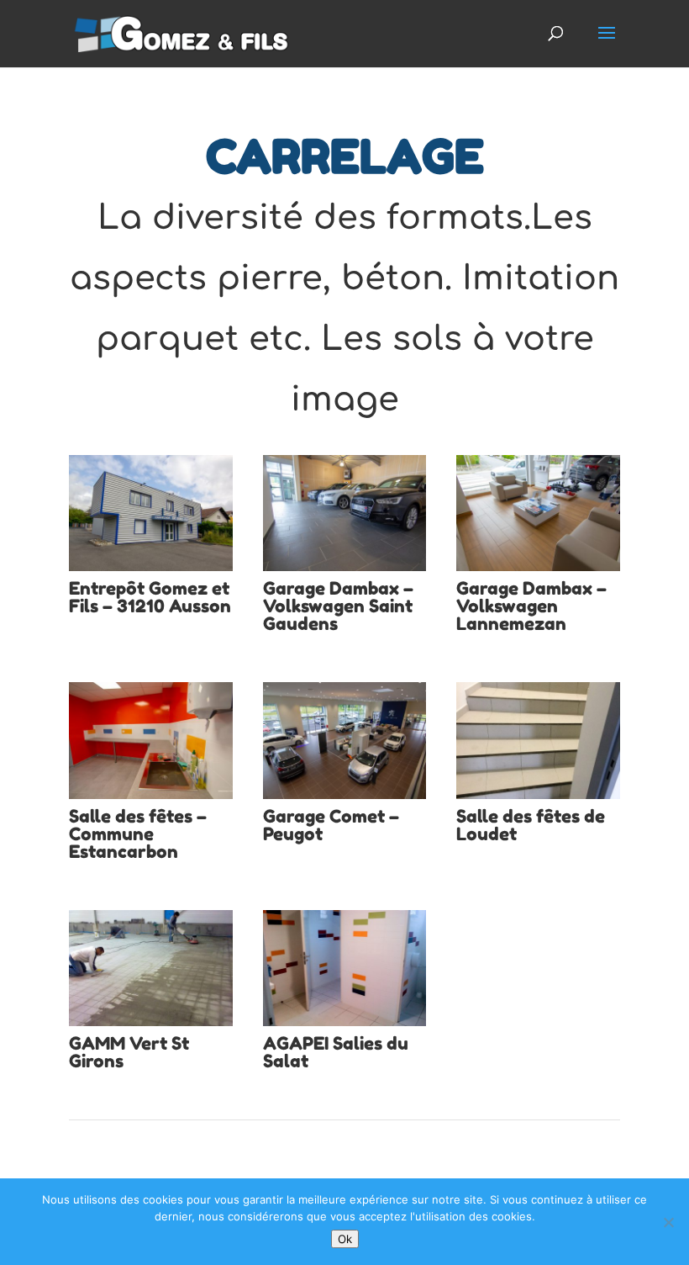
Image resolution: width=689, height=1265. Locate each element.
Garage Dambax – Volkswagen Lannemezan (531, 606)
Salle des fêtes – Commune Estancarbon (138, 834)
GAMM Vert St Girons (129, 1052)
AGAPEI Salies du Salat (335, 1052)
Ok (345, 1239)
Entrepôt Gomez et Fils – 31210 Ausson (150, 597)
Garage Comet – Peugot (331, 825)
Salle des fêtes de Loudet (530, 825)
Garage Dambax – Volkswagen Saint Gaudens (338, 606)
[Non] (668, 1222)
